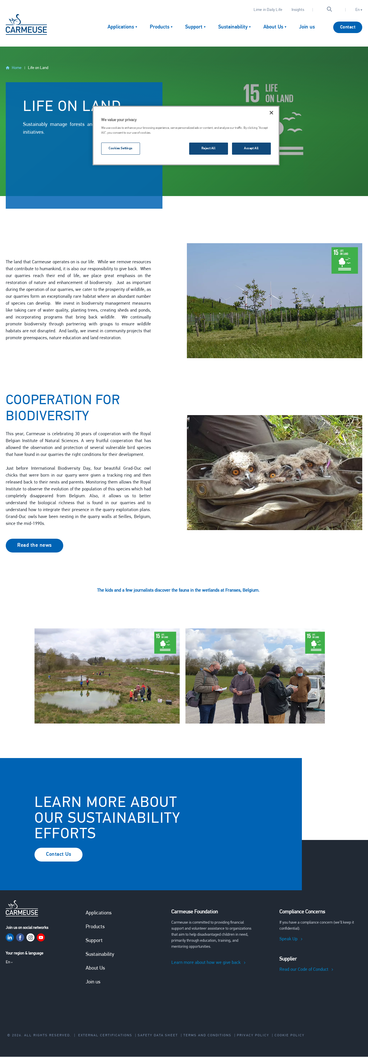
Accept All (251, 148)
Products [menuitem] (159, 27)
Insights (298, 10)
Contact (348, 27)
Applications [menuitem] (121, 27)
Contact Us (58, 854)
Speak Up (288, 939)
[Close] (271, 112)
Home (17, 68)
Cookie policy (289, 1035)
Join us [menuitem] (307, 27)
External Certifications (105, 1035)
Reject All (209, 148)
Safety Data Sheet (158, 1035)
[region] (186, 136)
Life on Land (38, 68)
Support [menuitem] (193, 27)
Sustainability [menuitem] (233, 27)
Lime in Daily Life (268, 10)
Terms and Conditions (207, 1035)
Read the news (34, 545)
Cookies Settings (121, 148)
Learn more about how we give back (206, 962)
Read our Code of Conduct (303, 969)
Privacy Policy (253, 1035)
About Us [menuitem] (273, 27)
